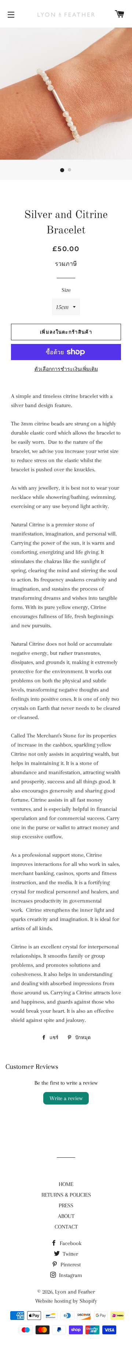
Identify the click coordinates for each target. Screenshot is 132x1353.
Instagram (70, 1275)
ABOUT (66, 1216)
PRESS (66, 1205)
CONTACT (66, 1226)
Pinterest (70, 1264)
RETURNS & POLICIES (66, 1194)
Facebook (69, 1243)
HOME (66, 1184)
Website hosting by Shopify (66, 1301)
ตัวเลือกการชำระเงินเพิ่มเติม (66, 369)
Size (66, 290)
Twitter (69, 1254)
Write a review (66, 1098)
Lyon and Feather (75, 1291)
